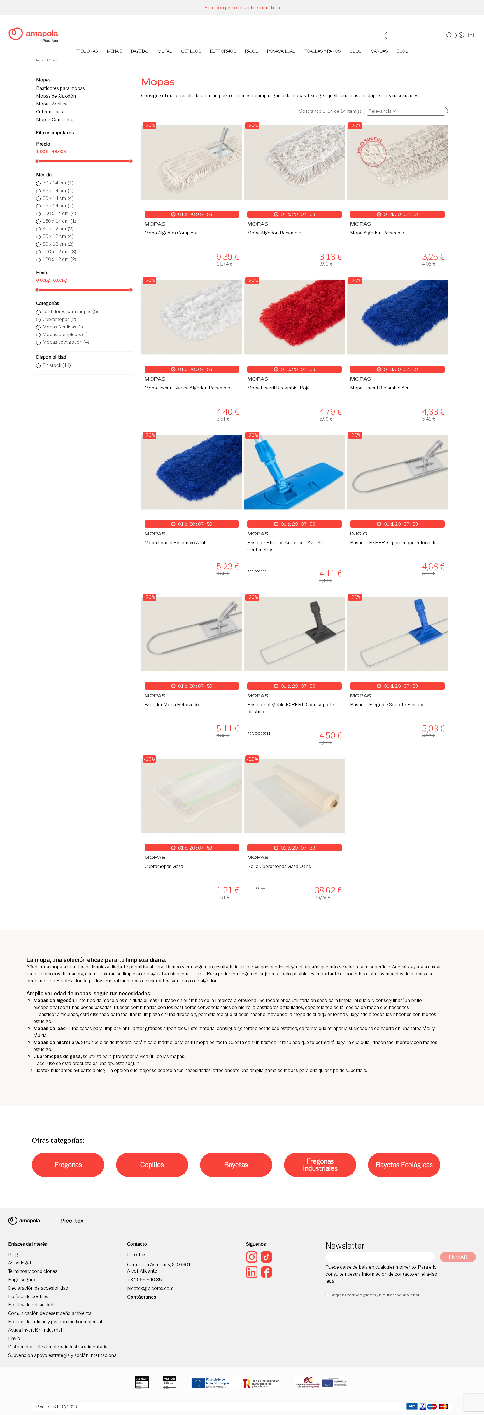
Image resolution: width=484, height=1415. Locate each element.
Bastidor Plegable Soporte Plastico (387, 704)
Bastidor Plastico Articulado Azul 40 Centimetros (285, 546)
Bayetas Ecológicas (404, 1165)
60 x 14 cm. (58, 198)
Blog (13, 1254)
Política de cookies (28, 1296)
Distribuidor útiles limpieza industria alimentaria (58, 1347)
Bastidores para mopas (60, 88)
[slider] (37, 161)
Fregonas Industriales (320, 1164)
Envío (14, 1338)
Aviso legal (19, 1263)
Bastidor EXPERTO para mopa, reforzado (393, 542)
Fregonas (68, 1165)
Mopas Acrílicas (53, 104)
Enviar (458, 1257)
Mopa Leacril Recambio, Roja (278, 387)
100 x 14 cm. (59, 213)
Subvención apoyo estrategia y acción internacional (63, 1355)
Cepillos (152, 1165)
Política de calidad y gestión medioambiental (55, 1321)
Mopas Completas (55, 120)
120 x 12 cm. (59, 259)
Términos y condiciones (32, 1271)
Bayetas (236, 1165)
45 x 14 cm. (58, 190)
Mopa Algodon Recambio (274, 232)
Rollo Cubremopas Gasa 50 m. (279, 866)
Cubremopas (49, 112)
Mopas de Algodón (56, 96)
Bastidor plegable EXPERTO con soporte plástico (290, 708)
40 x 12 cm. (58, 228)
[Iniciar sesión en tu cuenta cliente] (461, 35)
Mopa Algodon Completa (171, 232)
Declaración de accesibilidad (38, 1288)
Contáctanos (141, 1297)
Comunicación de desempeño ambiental (50, 1313)
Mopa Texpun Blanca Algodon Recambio (187, 387)
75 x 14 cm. (58, 205)
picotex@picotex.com (150, 1288)
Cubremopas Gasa (164, 866)
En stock (57, 365)
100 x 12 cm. (59, 251)
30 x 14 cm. (58, 182)
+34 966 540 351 (145, 1279)
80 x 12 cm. (58, 244)
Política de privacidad (30, 1305)
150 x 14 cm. (59, 221)
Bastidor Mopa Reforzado (172, 704)
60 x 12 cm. (58, 236)
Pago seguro (21, 1279)
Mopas (43, 79)
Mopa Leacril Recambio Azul (380, 387)
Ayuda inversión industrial (35, 1330)
